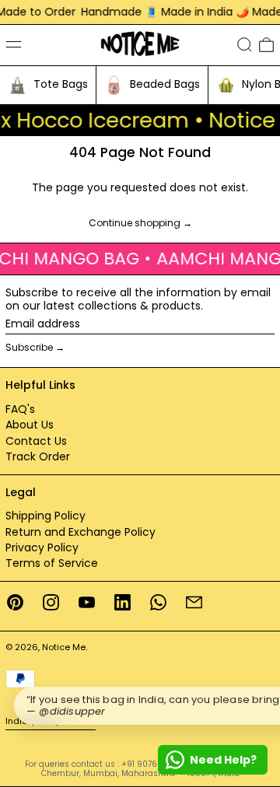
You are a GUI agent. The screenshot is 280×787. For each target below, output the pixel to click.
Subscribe (29, 347)
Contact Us (36, 441)
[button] (244, 44)
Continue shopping (134, 223)
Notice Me (64, 647)
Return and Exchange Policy (80, 532)
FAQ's (20, 409)
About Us (29, 424)
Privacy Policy (42, 547)
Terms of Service (51, 563)
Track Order (37, 456)
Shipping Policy (45, 515)
